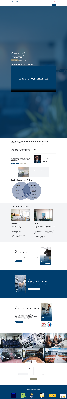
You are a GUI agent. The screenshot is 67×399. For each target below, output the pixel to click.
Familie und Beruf (18, 150)
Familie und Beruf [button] (19, 321)
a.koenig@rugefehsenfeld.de (46, 159)
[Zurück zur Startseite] (16, 2)
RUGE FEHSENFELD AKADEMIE (20, 254)
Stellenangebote (14, 60)
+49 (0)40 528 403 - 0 (43, 1)
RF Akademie (19, 261)
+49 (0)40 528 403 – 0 (45, 161)
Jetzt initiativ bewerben (22, 60)
